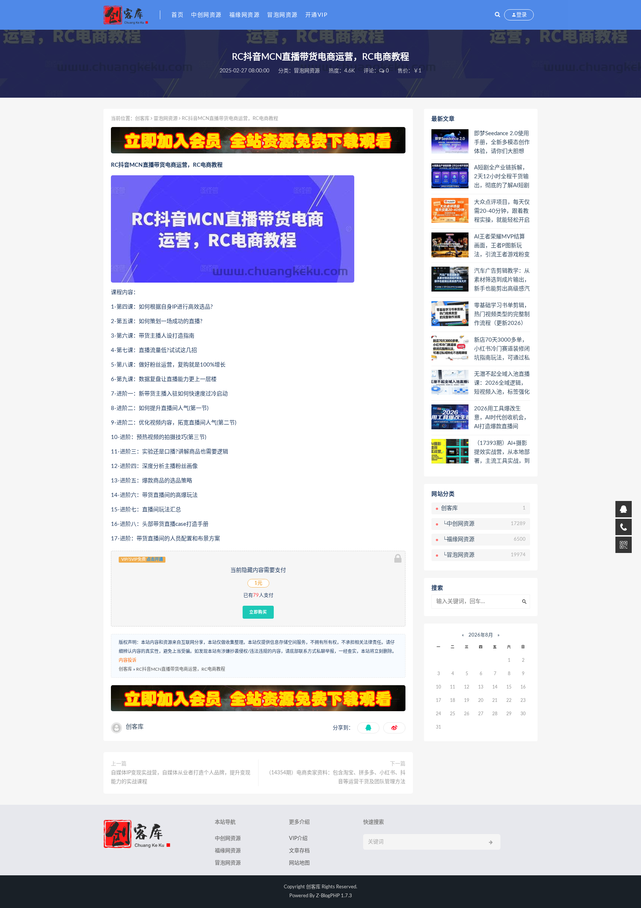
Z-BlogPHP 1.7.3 (334, 896)
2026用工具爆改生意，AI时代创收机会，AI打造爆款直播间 (501, 417)
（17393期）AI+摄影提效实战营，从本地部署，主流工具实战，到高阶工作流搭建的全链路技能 (502, 452)
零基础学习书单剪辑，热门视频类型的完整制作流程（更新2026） (502, 314)
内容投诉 (128, 660)
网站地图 (299, 863)
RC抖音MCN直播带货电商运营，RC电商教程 (180, 669)
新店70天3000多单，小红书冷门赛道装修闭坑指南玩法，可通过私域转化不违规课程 (502, 349)
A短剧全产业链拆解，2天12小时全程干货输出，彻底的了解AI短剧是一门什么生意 (501, 177)
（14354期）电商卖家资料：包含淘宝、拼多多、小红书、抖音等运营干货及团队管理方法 (335, 777)
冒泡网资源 (282, 15)
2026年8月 (480, 635)
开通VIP (316, 15)
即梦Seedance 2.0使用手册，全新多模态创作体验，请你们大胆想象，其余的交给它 (502, 143)
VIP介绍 (298, 838)
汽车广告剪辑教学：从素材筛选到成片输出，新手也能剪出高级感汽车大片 (502, 280)
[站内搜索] (497, 14)
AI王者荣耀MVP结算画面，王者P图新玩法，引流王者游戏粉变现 (502, 246)
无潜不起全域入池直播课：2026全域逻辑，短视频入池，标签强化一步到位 (502, 383)
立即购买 (258, 612)
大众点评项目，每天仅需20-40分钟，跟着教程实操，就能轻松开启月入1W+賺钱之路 (502, 211)
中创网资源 (206, 15)
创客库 (142, 118)
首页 (177, 15)
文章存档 (299, 850)
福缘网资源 (244, 15)
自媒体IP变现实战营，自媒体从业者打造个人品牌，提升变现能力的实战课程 (180, 777)
